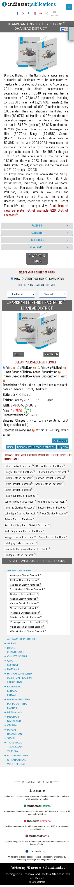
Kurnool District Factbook (24, 603)
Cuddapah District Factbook (25, 584)
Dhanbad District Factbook (53, 472)
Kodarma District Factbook (20, 507)
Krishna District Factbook (24, 598)
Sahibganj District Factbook (21, 543)
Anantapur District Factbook (25, 575)
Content (18, 354)
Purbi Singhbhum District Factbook (25, 531)
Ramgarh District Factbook (20, 537)
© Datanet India (37, 881)
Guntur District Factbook (24, 594)
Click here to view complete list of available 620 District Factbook (36, 210)
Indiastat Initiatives (37, 782)
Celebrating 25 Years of (26, 867)
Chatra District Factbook (51, 466)
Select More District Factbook (35, 447)
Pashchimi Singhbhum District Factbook (27, 525)
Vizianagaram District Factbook (27, 627)
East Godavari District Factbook (27, 589)
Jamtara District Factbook (20, 501)
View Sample (51, 354)
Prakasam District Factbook (25, 613)
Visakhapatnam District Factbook (28, 622)
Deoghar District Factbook (20, 472)
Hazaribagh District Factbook (22, 496)
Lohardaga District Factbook (21, 513)
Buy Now (63, 447)
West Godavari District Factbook (28, 631)
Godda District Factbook (49, 484)
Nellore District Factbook (24, 608)
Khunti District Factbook (52, 501)
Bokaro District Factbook (19, 466)
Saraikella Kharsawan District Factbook (27, 549)
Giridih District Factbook (19, 484)
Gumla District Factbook (19, 490)
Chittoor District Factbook (24, 580)
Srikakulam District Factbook (26, 617)
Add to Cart (60, 441)
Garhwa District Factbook (51, 478)
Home (10, 447)
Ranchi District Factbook (53, 537)
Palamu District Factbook (19, 519)
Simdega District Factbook (20, 555)
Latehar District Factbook (53, 507)
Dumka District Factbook (19, 478)
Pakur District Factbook (54, 513)
